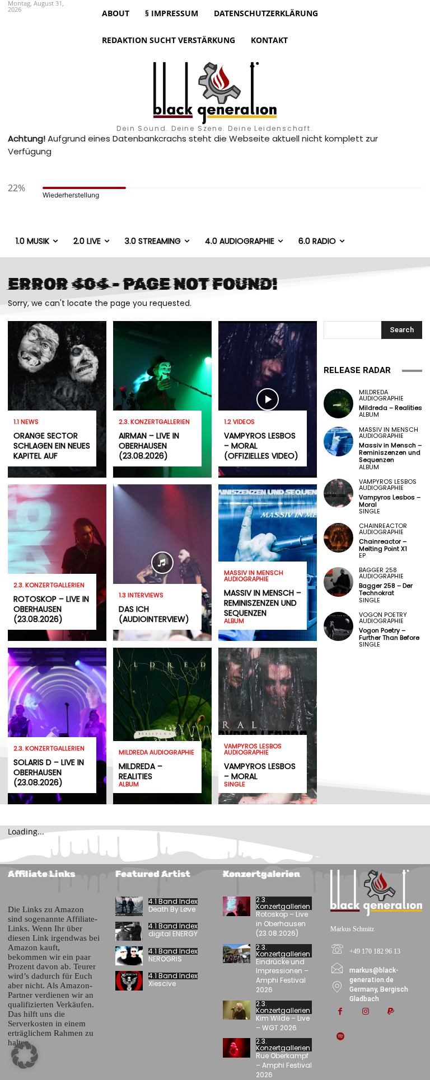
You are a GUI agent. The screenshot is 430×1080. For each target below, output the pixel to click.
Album (129, 784)
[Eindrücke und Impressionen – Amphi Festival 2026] (236, 953)
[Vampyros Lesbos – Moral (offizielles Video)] (267, 399)
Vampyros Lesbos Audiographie (253, 749)
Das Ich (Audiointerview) (154, 614)
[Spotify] (340, 1037)
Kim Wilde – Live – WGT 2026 (283, 1022)
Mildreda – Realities (140, 771)
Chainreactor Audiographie (383, 529)
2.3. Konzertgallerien (49, 585)
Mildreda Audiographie (156, 752)
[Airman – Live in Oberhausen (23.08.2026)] (162, 399)
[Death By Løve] (129, 906)
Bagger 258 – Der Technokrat (386, 589)
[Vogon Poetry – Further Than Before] (338, 627)
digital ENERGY (173, 933)
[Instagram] (365, 1012)
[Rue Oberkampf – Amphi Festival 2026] (236, 1047)
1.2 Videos (239, 422)
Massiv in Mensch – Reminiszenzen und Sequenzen (262, 603)
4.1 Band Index (173, 901)
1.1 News (26, 422)
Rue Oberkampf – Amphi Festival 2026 (284, 1065)
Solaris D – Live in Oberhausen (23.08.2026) (48, 772)
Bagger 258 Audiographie (381, 573)
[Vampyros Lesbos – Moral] (267, 726)
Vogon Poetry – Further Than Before (389, 634)
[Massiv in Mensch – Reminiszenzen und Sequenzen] (338, 441)
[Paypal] (390, 1012)
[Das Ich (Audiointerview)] (162, 562)
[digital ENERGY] (129, 931)
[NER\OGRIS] (129, 955)
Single (234, 784)
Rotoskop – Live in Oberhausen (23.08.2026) (51, 609)
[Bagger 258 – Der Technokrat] (338, 582)
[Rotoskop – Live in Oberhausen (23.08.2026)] (57, 562)
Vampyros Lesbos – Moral (260, 771)
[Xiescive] (129, 980)
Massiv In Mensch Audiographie (253, 576)
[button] (24, 1055)
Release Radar (357, 370)
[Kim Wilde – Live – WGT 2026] (236, 1010)
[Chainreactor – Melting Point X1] (338, 538)
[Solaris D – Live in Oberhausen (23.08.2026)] (57, 726)
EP (362, 556)
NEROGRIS (165, 959)
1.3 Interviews (141, 595)
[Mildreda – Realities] (162, 726)
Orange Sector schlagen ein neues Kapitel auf (51, 445)
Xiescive (162, 983)
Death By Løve (171, 909)
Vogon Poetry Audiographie (383, 618)
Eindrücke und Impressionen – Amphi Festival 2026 (282, 975)
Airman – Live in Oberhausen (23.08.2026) (149, 445)
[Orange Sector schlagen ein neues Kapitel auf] (57, 399)
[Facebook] (340, 1012)
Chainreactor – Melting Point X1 (383, 545)
